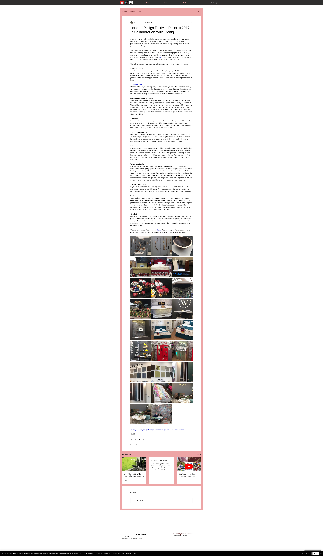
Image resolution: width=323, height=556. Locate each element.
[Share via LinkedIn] (139, 439)
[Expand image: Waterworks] (182, 309)
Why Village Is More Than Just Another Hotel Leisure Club (133, 475)
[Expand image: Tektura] (140, 372)
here (186, 535)
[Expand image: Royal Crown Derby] (140, 351)
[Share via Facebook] (131, 439)
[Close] (321, 553)
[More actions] (192, 23)
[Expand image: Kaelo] (182, 267)
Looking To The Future (159, 460)
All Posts (124, 11)
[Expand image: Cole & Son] (161, 414)
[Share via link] (143, 439)
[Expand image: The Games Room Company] (161, 351)
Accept (316, 553)
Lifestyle (132, 11)
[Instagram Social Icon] (131, 2)
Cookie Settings (306, 553)
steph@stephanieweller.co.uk (131, 538)
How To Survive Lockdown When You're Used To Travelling (188, 475)
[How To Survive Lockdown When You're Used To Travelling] (189, 464)
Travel (139, 11)
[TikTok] (127, 2)
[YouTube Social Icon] (122, 2)
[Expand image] (140, 288)
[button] (199, 11)
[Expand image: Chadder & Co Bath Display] (161, 309)
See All (199, 454)
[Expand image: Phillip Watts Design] (140, 246)
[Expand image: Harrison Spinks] (161, 330)
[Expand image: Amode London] (161, 393)
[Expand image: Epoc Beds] (140, 267)
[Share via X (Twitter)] (135, 439)
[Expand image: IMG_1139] (140, 393)
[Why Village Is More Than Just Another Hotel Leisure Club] (134, 464)
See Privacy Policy (131, 553)
